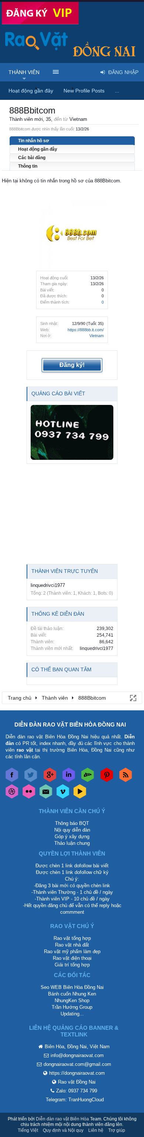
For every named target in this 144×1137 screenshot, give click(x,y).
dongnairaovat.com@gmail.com (77, 1064)
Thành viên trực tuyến (64, 571)
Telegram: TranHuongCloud (75, 1099)
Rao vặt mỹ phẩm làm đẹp (72, 951)
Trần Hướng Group (72, 1007)
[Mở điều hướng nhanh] (132, 697)
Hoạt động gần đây (37, 149)
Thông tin (27, 166)
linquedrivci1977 (48, 585)
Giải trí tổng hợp (72, 965)
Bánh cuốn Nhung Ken (72, 994)
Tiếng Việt (28, 1130)
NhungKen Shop (72, 1000)
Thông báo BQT (72, 823)
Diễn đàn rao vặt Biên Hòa (62, 1119)
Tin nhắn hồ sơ (33, 140)
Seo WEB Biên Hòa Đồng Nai (72, 987)
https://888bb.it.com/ (86, 330)
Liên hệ (95, 1130)
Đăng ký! (72, 365)
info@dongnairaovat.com (77, 1055)
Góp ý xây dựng (72, 836)
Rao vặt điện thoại (72, 958)
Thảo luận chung (72, 843)
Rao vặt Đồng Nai (77, 1082)
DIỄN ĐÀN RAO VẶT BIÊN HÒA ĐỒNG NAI (70, 724)
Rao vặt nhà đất (72, 945)
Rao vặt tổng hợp (72, 938)
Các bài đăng (31, 157)
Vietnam (96, 335)
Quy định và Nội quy (63, 1130)
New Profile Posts (84, 91)
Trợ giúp (116, 1130)
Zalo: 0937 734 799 (76, 1091)
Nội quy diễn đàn (72, 830)
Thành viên (24, 72)
